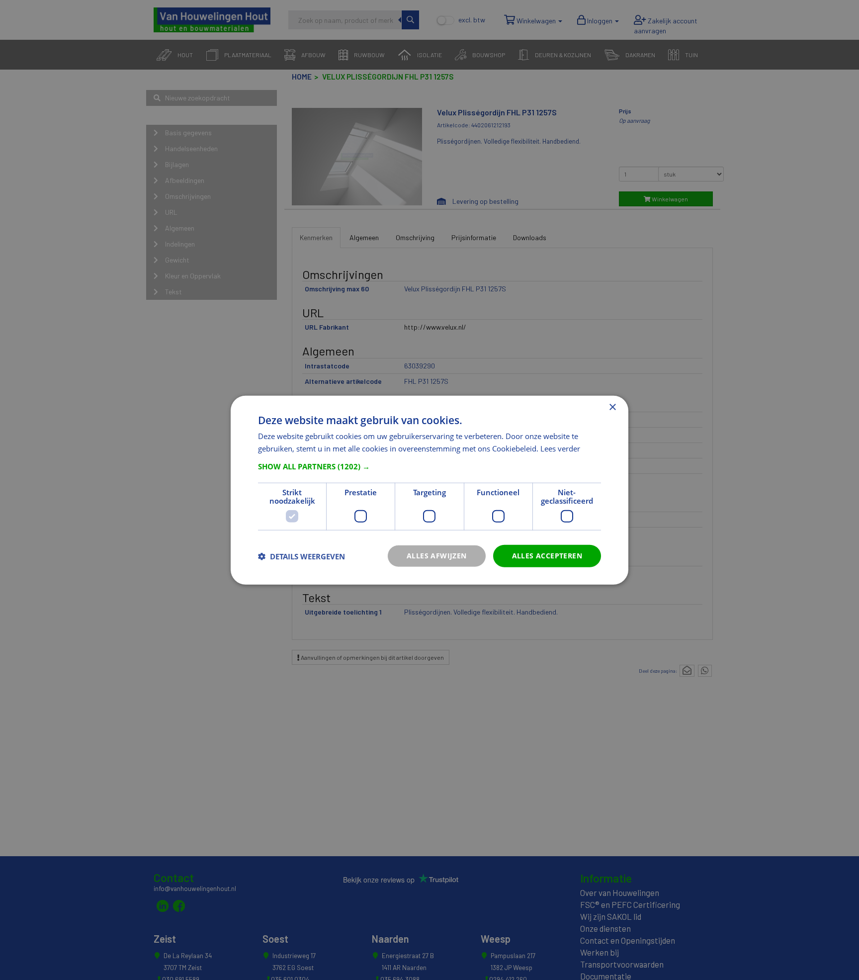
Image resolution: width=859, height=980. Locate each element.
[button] (429, 466)
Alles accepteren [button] (547, 555)
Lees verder (560, 448)
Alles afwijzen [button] (437, 555)
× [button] (612, 407)
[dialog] (429, 490)
